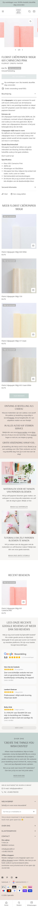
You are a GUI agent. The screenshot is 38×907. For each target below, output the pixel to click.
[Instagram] (11, 877)
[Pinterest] (7, 877)
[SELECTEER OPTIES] (33, 246)
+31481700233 (12, 792)
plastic (12, 418)
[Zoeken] (29, 11)
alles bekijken (19, 396)
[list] (19, 35)
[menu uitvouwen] (3, 11)
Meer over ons (19, 776)
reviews (33, 435)
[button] (34, 11)
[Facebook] (2, 877)
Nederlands (5, 882)
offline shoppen (7, 860)
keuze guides (22, 432)
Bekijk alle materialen (19, 507)
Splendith (10, 895)
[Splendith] (18, 11)
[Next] (22, 50)
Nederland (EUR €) (21, 882)
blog (33, 432)
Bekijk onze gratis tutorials (19, 555)
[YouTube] (16, 877)
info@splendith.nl (16, 788)
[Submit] (33, 811)
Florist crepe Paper (12, 63)
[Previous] (16, 50)
